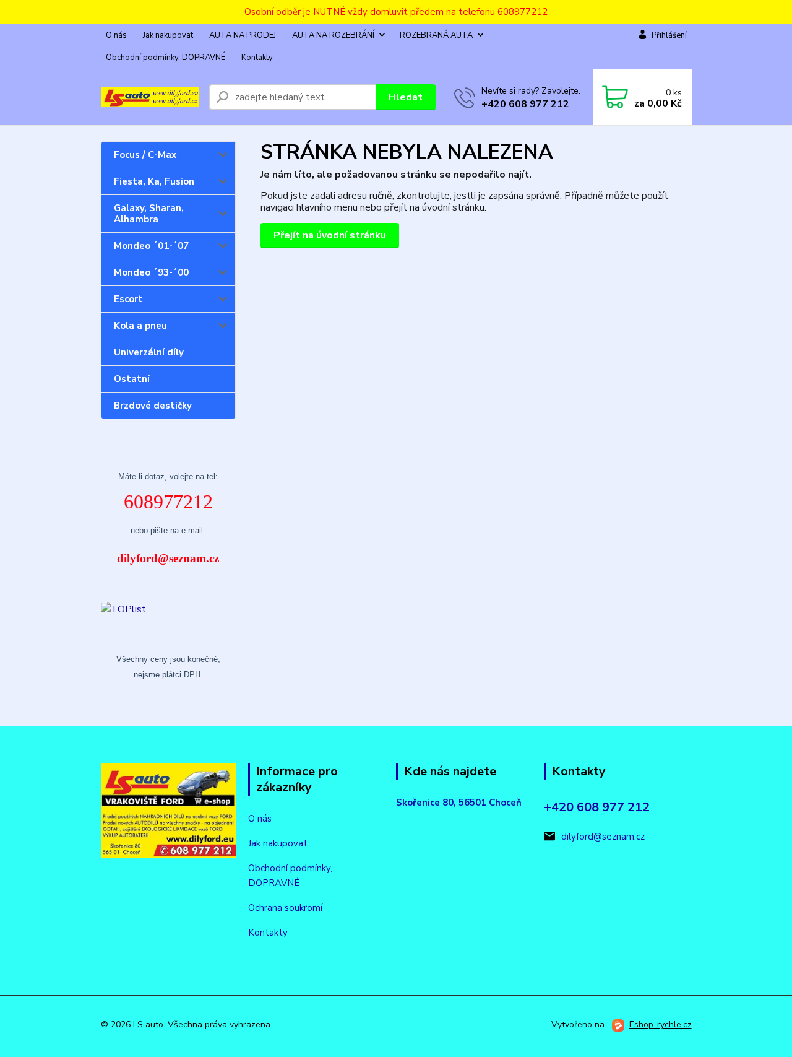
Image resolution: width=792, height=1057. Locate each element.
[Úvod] (150, 97)
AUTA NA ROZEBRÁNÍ (333, 35)
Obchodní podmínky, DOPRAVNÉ (165, 57)
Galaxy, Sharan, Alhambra (149, 213)
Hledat (406, 97)
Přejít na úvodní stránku (329, 235)
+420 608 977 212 (525, 104)
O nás (116, 35)
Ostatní (132, 379)
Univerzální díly (149, 352)
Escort (128, 299)
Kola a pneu (140, 326)
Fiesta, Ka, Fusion (154, 181)
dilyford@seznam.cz (603, 836)
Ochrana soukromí (285, 908)
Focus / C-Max (145, 155)
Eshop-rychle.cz (660, 1024)
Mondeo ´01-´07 (151, 246)
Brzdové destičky (153, 405)
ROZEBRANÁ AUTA (436, 35)
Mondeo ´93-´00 (151, 272)
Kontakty (257, 57)
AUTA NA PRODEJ (242, 35)
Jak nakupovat (168, 35)
